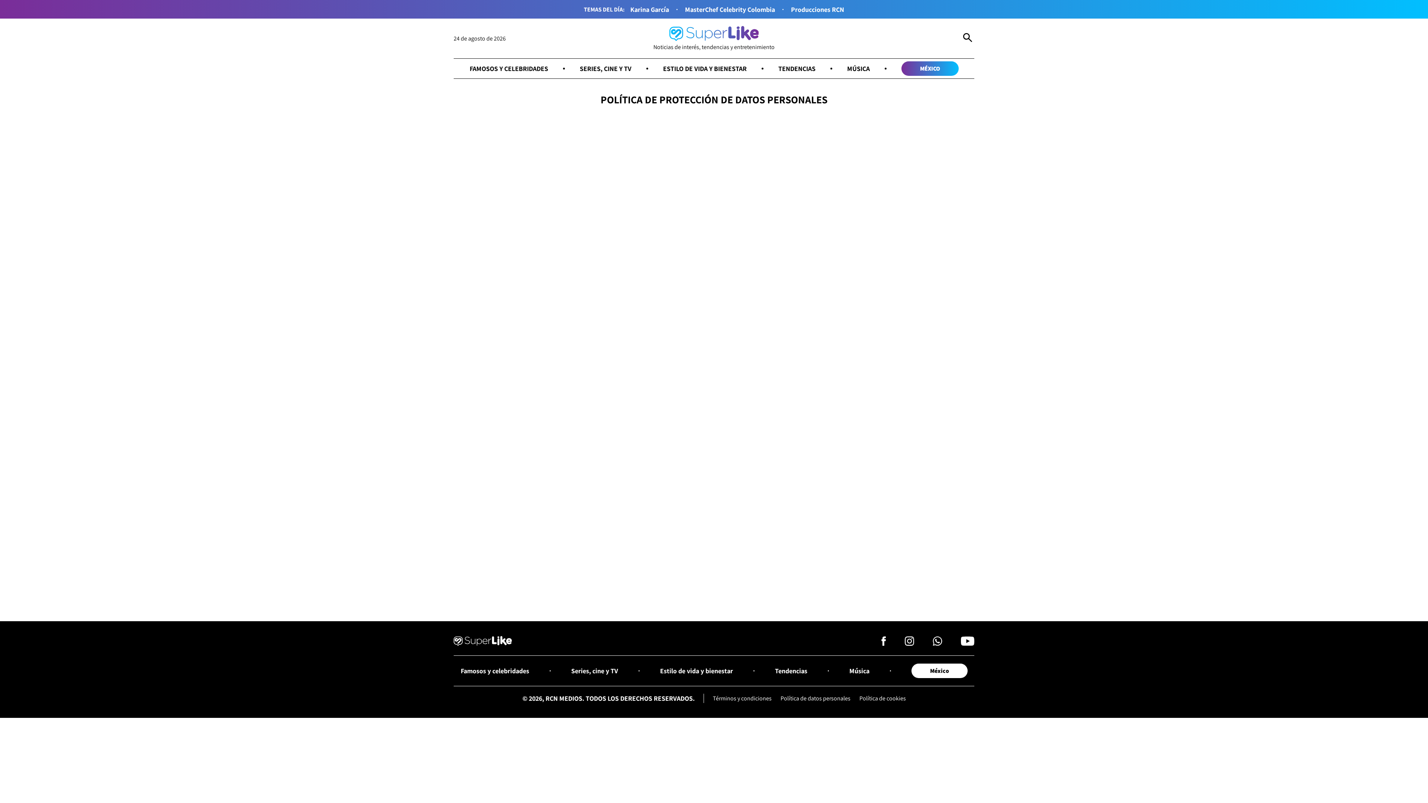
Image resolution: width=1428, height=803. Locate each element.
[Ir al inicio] (483, 642)
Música (858, 68)
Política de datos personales (815, 698)
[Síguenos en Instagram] (909, 643)
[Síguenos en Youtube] (967, 643)
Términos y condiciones (742, 698)
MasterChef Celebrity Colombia (730, 9)
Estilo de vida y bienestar (705, 68)
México (930, 68)
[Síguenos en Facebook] (883, 643)
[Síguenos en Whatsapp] (937, 643)
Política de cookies (882, 698)
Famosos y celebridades (509, 68)
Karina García (649, 9)
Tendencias (797, 68)
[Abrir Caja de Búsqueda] (967, 39)
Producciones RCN (817, 9)
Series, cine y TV (605, 68)
